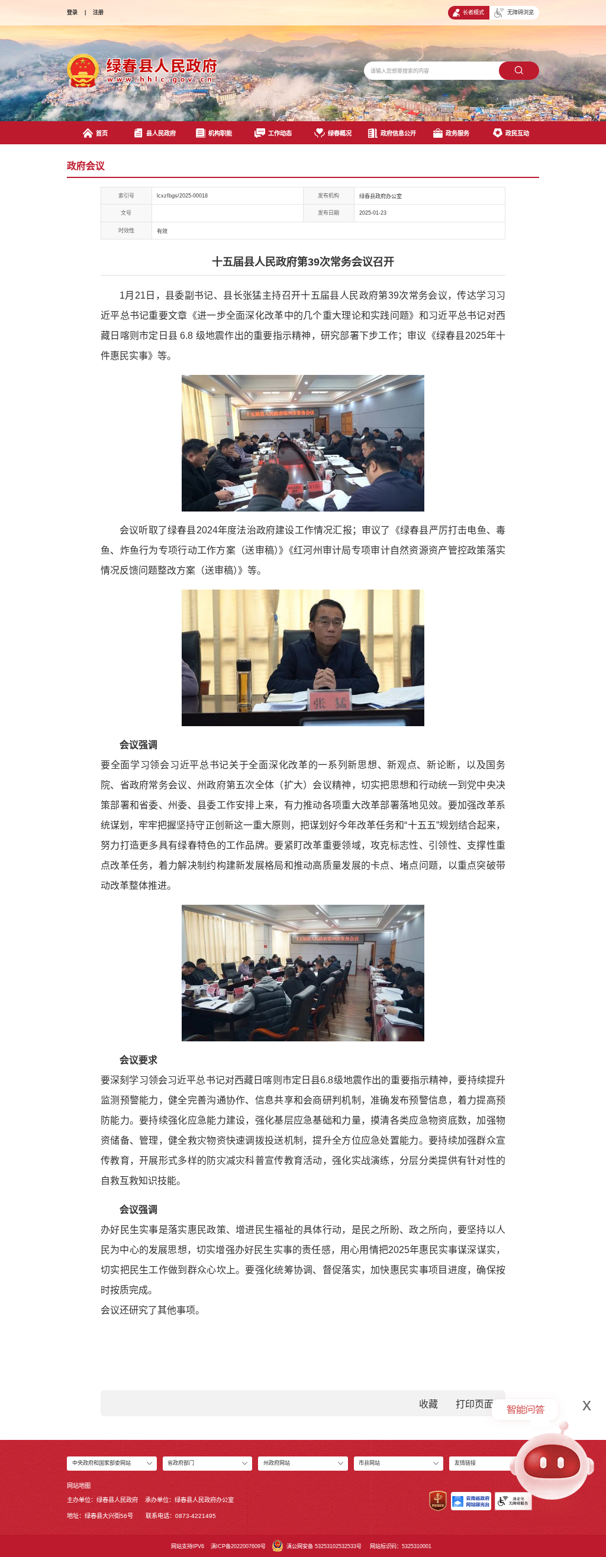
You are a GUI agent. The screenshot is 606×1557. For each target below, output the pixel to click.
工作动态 (280, 133)
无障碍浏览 (520, 12)
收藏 (428, 1404)
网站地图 (79, 1485)
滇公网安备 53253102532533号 (324, 1546)
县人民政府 (161, 133)
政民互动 (517, 133)
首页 (102, 133)
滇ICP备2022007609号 (238, 1546)
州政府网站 (276, 1463)
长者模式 (473, 12)
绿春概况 (340, 133)
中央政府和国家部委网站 (101, 1463)
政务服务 (457, 133)
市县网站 (369, 1463)
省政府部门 (180, 1463)
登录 (72, 12)
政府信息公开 (398, 133)
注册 (98, 12)
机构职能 (220, 133)
